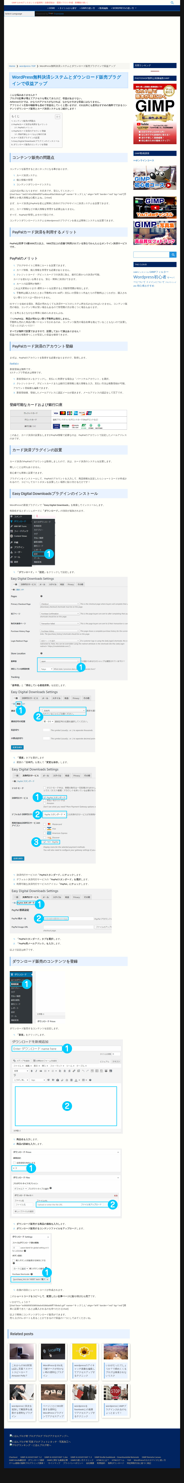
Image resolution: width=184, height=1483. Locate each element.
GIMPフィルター (159, 271)
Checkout (13, 1457)
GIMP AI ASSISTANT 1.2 (31, 1457)
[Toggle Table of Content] (56, 116)
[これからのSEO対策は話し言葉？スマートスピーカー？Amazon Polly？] (22, 1352)
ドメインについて (155, 282)
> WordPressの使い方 (122, 8)
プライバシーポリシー (73, 1463)
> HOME (51, 8)
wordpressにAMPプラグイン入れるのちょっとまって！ (116, 1409)
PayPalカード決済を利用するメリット (30, 124)
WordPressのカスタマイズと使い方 (150, 1460)
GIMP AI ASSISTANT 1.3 (81, 1457)
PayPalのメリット (25, 127)
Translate (59, 13)
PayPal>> (14, 363)
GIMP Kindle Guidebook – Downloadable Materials (117, 1457)
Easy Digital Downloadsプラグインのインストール (36, 141)
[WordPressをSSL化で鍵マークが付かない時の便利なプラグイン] (53, 1352)
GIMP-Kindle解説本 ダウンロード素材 (26, 1460)
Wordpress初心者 (149, 277)
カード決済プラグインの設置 (26, 137)
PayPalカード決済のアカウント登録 (29, 131)
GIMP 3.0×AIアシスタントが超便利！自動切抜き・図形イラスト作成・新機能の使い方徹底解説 (50, 2)
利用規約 (101, 1463)
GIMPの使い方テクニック (82, 1460)
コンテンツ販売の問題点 (24, 121)
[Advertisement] (92, 41)
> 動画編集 (103, 8)
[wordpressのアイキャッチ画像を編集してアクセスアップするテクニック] (84, 1352)
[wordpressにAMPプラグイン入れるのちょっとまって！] (116, 1392)
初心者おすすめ (145, 285)
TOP (129, 1460)
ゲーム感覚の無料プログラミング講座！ (27, 1463)
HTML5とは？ (102, 1460)
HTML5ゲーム (118, 1460)
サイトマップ (54, 1463)
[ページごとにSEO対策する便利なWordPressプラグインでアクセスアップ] (53, 1392)
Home (12, 66)
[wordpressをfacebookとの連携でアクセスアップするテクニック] (84, 1392)
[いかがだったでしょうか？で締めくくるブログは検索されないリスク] (116, 1352)
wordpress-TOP (27, 66)
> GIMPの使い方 (87, 8)
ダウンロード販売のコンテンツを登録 (30, 144)
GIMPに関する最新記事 (57, 1460)
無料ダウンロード (116, 1463)
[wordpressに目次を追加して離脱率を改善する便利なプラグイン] (22, 1392)
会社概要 (90, 1463)
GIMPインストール (141, 272)
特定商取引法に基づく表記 (139, 1463)
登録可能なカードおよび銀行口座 (32, 134)
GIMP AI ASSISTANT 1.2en (56, 1457)
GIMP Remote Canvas (151, 1457)
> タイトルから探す (67, 8)
